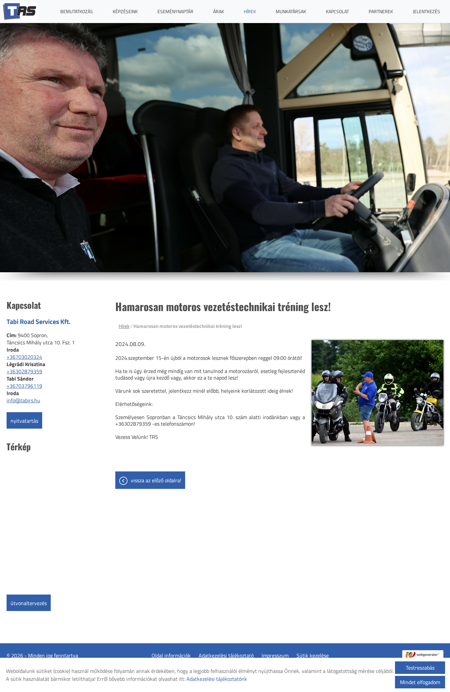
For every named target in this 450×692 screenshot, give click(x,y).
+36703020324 (24, 357)
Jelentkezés (426, 11)
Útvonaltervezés (29, 603)
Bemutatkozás (76, 11)
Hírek (250, 11)
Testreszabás (420, 668)
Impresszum (275, 655)
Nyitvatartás (24, 421)
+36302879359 (24, 371)
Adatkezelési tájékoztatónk (216, 679)
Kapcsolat (337, 11)
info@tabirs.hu (23, 400)
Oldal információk (171, 655)
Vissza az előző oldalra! (156, 480)
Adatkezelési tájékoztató (226, 655)
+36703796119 (24, 386)
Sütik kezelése (312, 655)
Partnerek (381, 11)
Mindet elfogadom (420, 682)
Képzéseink (125, 11)
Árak (218, 11)
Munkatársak (291, 11)
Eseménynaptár (175, 11)
